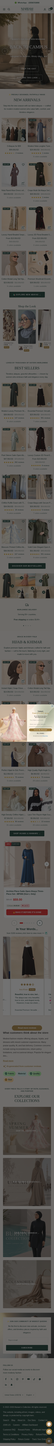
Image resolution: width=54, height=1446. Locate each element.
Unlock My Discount (40, 729)
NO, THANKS (40, 733)
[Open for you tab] (49, 1432)
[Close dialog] (52, 706)
